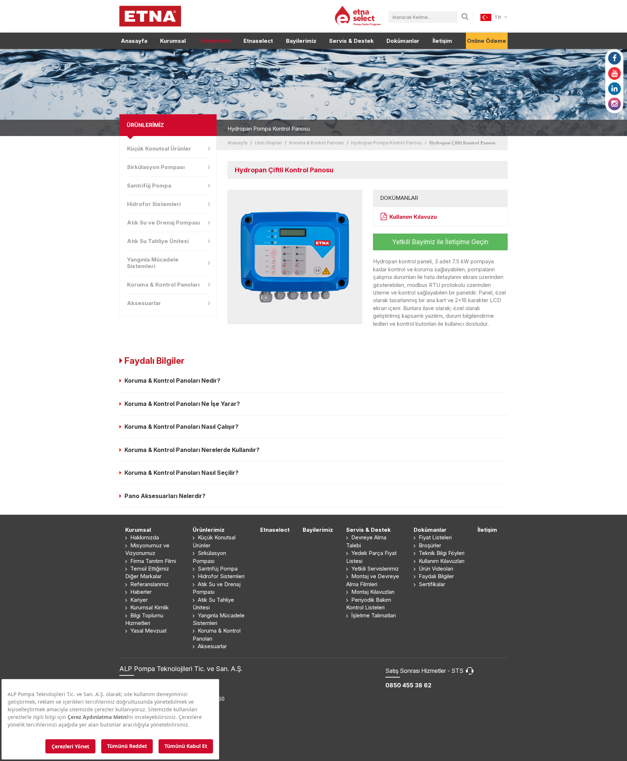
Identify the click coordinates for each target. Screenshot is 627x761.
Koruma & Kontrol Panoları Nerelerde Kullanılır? (190, 449)
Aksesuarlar (144, 303)
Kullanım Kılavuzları (440, 561)
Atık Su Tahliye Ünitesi (158, 241)
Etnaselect (258, 40)
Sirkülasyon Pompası (156, 167)
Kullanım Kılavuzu (413, 216)
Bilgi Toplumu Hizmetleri (144, 619)
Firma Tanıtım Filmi (152, 561)
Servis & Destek (351, 40)
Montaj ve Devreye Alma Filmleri (372, 580)
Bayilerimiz (301, 40)
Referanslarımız (149, 584)
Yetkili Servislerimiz (374, 568)
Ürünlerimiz (215, 40)
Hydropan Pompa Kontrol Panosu (386, 142)
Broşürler (429, 545)
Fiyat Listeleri (434, 537)
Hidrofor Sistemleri (154, 204)
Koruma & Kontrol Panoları (163, 284)
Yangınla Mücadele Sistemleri (153, 263)
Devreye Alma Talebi (366, 541)
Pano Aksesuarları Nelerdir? (163, 495)
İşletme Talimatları (373, 615)
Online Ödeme (486, 40)
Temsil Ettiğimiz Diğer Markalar (147, 572)
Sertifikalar (431, 584)
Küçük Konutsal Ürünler (159, 148)
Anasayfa (134, 40)
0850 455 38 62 (408, 685)
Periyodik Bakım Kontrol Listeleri (368, 603)
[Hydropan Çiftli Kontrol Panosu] (295, 257)
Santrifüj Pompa (149, 185)
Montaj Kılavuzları (372, 591)
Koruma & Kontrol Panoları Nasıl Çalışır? (180, 426)
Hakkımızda (144, 537)
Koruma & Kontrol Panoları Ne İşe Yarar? (181, 403)
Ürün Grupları (268, 142)
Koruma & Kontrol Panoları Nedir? (171, 380)
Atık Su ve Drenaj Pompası (163, 222)
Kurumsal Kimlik (149, 607)
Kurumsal (173, 40)
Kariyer (138, 599)
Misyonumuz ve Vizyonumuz (147, 549)
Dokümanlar (402, 40)
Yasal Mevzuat (148, 630)
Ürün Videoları (435, 568)
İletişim (442, 40)
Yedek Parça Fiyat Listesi (371, 557)
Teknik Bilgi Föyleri (440, 553)
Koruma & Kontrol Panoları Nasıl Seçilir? (180, 472)
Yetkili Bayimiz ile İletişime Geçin (440, 242)
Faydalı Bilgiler (435, 576)
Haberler (140, 591)
